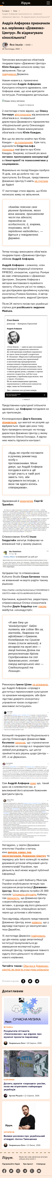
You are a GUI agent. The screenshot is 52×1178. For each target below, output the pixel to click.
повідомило (9, 74)
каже (33, 783)
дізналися (8, 149)
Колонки (9, 1080)
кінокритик (26, 501)
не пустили (41, 181)
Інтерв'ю (9, 1132)
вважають (13, 898)
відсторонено (23, 114)
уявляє (42, 606)
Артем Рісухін (16, 1096)
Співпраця (40, 1164)
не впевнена (40, 684)
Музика (8, 1027)
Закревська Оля (17, 1043)
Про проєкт (28, 1164)
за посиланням (24, 142)
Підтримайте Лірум (11, 1164)
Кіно (28, 45)
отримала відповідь (25, 894)
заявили (36, 922)
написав (20, 742)
